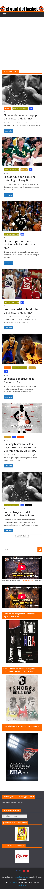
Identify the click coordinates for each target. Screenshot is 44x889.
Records (28, 505)
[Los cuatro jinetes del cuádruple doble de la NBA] (22, 486)
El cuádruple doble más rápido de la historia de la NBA (19, 244)
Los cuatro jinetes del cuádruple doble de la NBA (20, 513)
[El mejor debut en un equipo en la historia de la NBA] (22, 90)
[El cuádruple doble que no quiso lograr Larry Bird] (22, 151)
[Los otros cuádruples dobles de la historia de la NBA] (22, 284)
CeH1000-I (7, 368)
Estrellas (24, 170)
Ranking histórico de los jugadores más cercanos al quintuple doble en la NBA (20, 447)
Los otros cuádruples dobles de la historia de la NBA (21, 310)
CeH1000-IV (8, 108)
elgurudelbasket (28, 581)
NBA (31, 108)
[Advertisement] (22, 40)
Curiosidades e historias (20, 108)
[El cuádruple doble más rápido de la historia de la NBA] (22, 216)
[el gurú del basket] (22, 8)
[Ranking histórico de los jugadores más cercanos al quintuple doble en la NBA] (22, 418)
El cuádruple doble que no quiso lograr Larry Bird (20, 178)
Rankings (20, 437)
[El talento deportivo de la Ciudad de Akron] (22, 349)
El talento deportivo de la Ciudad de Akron (19, 380)
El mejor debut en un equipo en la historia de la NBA (21, 116)
